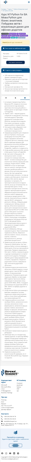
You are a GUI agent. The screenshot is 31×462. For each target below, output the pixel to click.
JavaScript (20, 385)
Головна (3, 9)
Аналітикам (13, 33)
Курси (10, 9)
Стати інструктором (7, 407)
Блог (2, 402)
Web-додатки (15, 35)
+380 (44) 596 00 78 (10, 416)
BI (16, 37)
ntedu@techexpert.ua (10, 421)
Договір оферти (6, 409)
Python (13, 37)
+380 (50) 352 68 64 (10, 419)
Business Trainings (6, 392)
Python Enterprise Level (21, 9)
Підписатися (15, 445)
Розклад (3, 400)
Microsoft (4, 385)
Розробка (4, 35)
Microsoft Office (6, 387)
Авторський (22, 37)
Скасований (5, 33)
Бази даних (22, 33)
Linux (3, 389)
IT (17, 33)
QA (18, 391)
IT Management (6, 391)
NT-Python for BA (8, 11)
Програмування (6, 37)
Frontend (19, 383)
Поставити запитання (15, 62)
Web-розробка (23, 35)
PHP (18, 389)
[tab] (6, 98)
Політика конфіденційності (9, 459)
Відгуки (3, 404)
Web (9, 35)
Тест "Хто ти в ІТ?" (6, 405)
